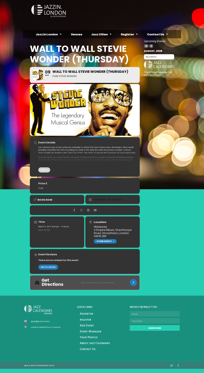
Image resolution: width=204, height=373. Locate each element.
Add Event (87, 325)
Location (100, 222)
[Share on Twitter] (81, 210)
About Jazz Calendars (95, 343)
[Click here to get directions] (133, 282)
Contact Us (87, 349)
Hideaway (100, 226)
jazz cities (99, 34)
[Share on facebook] (74, 210)
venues (76, 34)
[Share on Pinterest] (88, 210)
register (127, 34)
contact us (155, 34)
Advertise (86, 313)
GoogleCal (115, 199)
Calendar (99, 199)
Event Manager (90, 331)
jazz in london (47, 34)
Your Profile (89, 337)
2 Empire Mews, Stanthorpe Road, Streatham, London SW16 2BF (113, 233)
